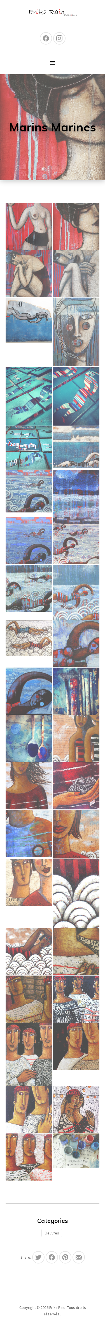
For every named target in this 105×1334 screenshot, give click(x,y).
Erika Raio (57, 1307)
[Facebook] (46, 38)
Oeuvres (52, 1233)
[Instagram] (59, 38)
